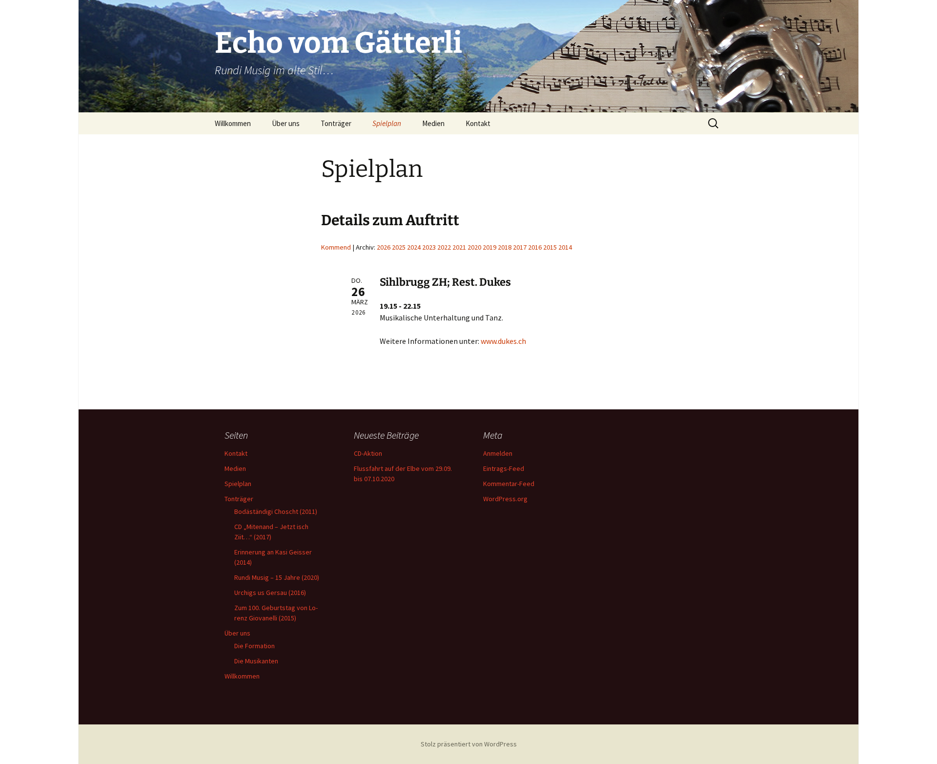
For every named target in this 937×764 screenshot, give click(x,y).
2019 (489, 247)
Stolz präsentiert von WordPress (469, 744)
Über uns (286, 123)
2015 (550, 247)
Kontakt (478, 123)
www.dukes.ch (503, 341)
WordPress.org (505, 498)
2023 (429, 247)
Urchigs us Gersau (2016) (270, 592)
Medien (433, 123)
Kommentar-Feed (508, 483)
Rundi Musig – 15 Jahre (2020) (276, 577)
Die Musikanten (256, 661)
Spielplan (386, 123)
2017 (520, 247)
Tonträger (336, 123)
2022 (444, 247)
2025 (399, 247)
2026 (383, 247)
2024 (414, 247)
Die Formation (254, 645)
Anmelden (497, 453)
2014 (565, 247)
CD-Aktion (368, 453)
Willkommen (233, 123)
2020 (474, 247)
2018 (504, 247)
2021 (459, 247)
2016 (535, 247)
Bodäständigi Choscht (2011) (275, 511)
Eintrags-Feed (503, 468)
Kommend (336, 247)
